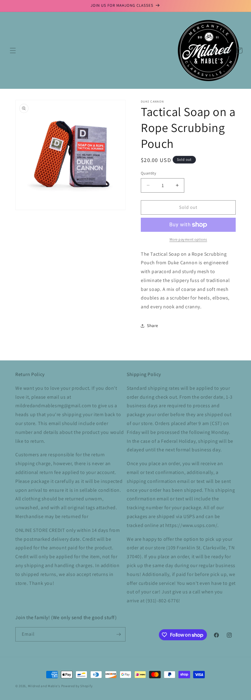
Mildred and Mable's (44, 686)
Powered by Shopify (77, 686)
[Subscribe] (118, 634)
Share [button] (152, 325)
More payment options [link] (188, 239)
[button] (13, 50)
